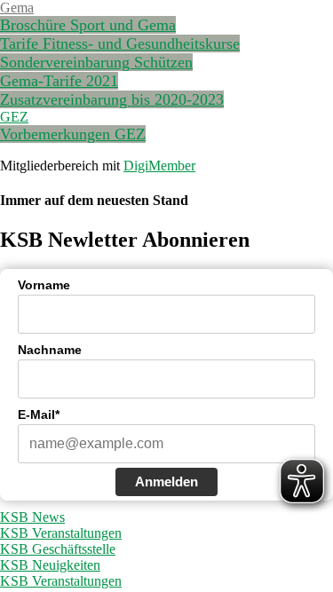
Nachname (50, 350)
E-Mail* (38, 414)
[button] (17, 7)
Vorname (44, 285)
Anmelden (166, 481)
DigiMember (159, 165)
